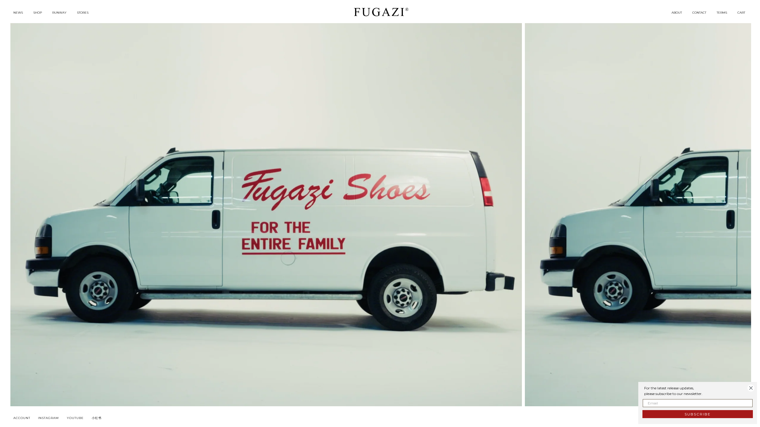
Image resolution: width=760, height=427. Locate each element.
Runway (59, 13)
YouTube (75, 418)
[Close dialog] (751, 388)
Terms (722, 13)
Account (21, 418)
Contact (699, 13)
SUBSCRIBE (698, 414)
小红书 (97, 418)
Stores (82, 13)
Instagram (48, 418)
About (677, 13)
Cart (741, 13)
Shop (37, 13)
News (18, 13)
